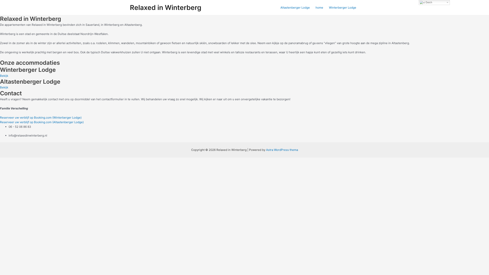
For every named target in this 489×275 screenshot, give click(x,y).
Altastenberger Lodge (295, 7)
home (319, 7)
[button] (4, 76)
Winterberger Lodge (342, 7)
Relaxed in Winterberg (165, 7)
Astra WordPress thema (282, 150)
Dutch (428, 2)
